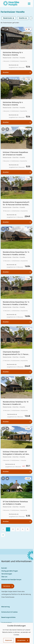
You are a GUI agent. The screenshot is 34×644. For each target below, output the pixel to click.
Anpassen (8, 640)
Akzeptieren (21, 640)
